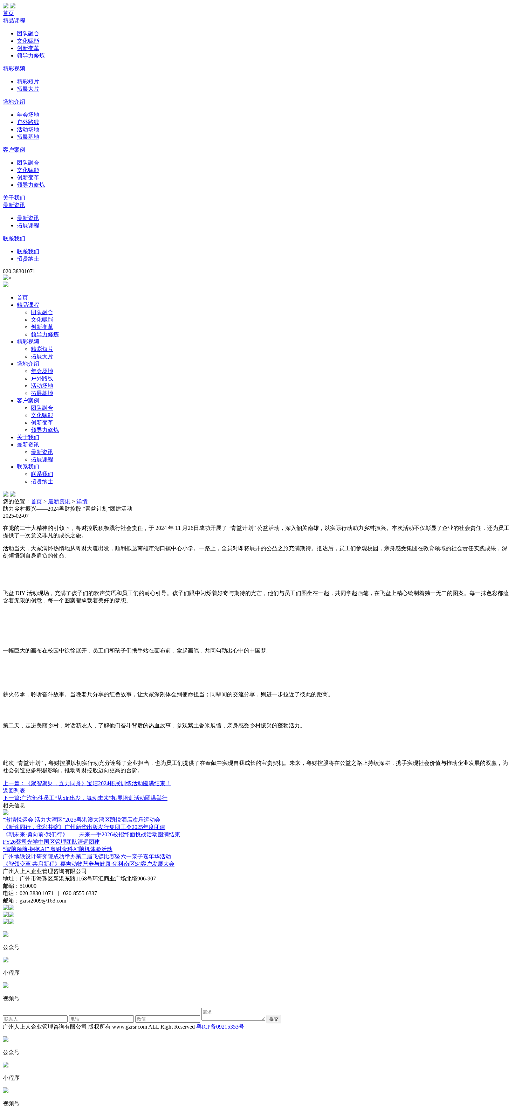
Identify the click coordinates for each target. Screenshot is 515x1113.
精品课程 (14, 20)
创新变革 (28, 48)
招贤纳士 (28, 259)
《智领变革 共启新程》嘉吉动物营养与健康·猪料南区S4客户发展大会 (88, 864)
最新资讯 (14, 205)
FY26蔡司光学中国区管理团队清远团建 (51, 842)
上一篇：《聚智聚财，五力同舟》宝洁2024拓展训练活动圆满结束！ (87, 783)
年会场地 (28, 115)
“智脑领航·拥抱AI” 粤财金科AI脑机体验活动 (57, 849)
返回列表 (14, 791)
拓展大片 (28, 89)
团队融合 (28, 33)
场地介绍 (14, 102)
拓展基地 (28, 137)
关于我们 (14, 198)
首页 (8, 13)
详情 (82, 501)
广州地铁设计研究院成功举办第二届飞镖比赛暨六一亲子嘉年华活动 (87, 856)
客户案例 (14, 150)
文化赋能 (28, 41)
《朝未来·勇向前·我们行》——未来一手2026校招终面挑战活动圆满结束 (91, 834)
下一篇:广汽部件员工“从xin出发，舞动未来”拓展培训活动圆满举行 (85, 798)
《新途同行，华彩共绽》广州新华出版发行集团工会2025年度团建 (84, 827)
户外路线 (28, 122)
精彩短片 (28, 81)
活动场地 (28, 129)
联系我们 (14, 238)
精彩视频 (14, 68)
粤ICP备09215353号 (220, 1027)
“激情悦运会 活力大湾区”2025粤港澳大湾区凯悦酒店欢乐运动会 (81, 820)
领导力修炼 (31, 55)
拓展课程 (28, 225)
